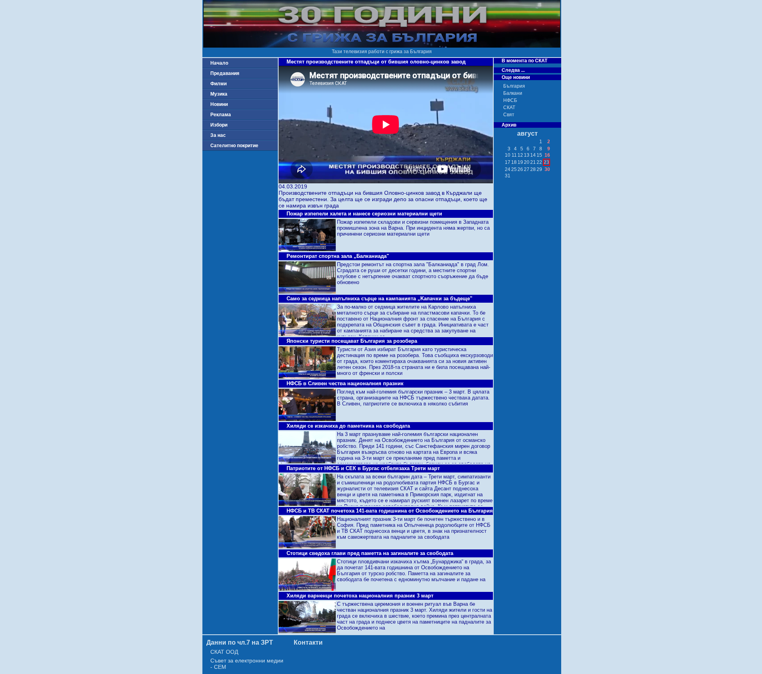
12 (520, 155)
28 (533, 169)
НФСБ (510, 100)
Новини (219, 104)
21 (533, 162)
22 (539, 162)
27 (526, 169)
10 (507, 155)
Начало (219, 63)
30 (547, 169)
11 (514, 155)
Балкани (512, 93)
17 (507, 162)
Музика (218, 94)
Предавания (224, 73)
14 (533, 155)
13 (526, 155)
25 (514, 169)
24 (507, 169)
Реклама (220, 114)
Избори (218, 125)
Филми (218, 83)
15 (539, 155)
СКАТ (509, 107)
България (514, 86)
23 (546, 162)
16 (547, 155)
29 (539, 169)
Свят (508, 114)
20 (526, 162)
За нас (218, 135)
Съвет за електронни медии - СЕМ (246, 663)
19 (520, 162)
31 (507, 176)
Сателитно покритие (234, 145)
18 (514, 162)
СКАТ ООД (224, 652)
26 (520, 169)
